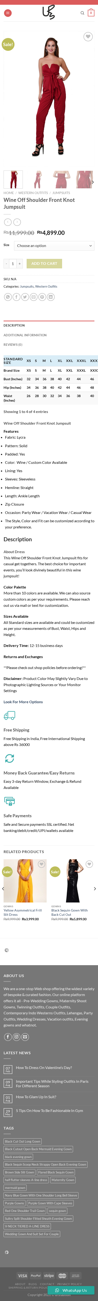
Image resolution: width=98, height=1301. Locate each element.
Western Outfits (33, 193)
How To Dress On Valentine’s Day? (44, 1067)
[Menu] (8, 13)
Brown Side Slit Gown (19, 1172)
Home (9, 193)
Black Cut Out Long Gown (22, 1141)
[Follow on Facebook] (8, 1037)
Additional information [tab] (25, 335)
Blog (33, 1284)
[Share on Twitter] (25, 297)
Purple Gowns (14, 1203)
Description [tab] (14, 325)
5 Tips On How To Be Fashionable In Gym (49, 1110)
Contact (47, 1284)
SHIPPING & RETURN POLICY (29, 1287)
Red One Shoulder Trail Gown (25, 1211)
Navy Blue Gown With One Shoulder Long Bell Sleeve (41, 1195)
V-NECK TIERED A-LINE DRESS (27, 1226)
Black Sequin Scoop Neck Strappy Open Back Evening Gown (45, 1164)
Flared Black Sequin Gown (56, 1172)
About (20, 1284)
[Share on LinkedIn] (51, 297)
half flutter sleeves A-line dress (26, 1180)
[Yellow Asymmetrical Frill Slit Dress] (25, 880)
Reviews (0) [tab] (13, 345)
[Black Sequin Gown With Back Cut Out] (72, 880)
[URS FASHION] (49, 13)
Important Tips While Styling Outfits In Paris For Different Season (52, 1083)
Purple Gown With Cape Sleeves (50, 1203)
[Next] (86, 99)
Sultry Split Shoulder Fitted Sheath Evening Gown (38, 1218)
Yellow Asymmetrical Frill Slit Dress (23, 912)
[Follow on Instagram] (16, 1037)
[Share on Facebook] (16, 297)
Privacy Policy (69, 1284)
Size (6, 245)
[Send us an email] (25, 1037)
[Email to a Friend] (34, 297)
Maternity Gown (63, 1180)
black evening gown (18, 1157)
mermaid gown (15, 1188)
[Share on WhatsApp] (8, 297)
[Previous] (11, 99)
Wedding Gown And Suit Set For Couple (32, 1234)
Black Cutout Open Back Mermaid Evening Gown (38, 1149)
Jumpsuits (61, 193)
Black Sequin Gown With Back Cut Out (69, 912)
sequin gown (57, 1211)
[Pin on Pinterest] (42, 297)
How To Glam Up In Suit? (36, 1096)
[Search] (82, 13)
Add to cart (44, 263)
